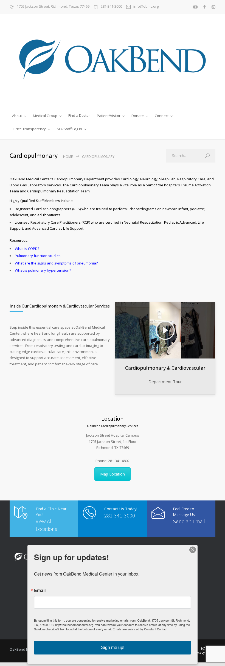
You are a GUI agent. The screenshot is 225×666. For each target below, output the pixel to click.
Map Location (112, 474)
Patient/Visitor (108, 115)
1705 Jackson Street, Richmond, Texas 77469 (53, 7)
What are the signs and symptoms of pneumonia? (56, 263)
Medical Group (45, 115)
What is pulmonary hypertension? (43, 270)
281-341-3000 (111, 7)
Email (40, 590)
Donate (137, 115)
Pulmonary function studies (38, 255)
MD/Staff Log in (69, 128)
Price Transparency (29, 128)
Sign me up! (112, 647)
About (17, 115)
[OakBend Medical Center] (112, 61)
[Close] (192, 550)
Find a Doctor (79, 115)
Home (68, 156)
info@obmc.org (146, 7)
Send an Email (189, 521)
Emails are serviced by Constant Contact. (140, 629)
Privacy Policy (204, 652)
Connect (161, 115)
